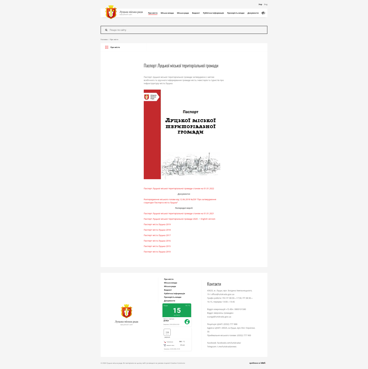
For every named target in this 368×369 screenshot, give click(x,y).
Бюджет (196, 13)
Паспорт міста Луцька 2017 (157, 235)
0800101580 (240, 309)
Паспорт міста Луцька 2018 (157, 229)
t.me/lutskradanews (226, 346)
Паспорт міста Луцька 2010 (157, 251)
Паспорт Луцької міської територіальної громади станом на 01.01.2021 (179, 213)
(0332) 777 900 (244, 335)
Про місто (153, 13)
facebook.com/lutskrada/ (229, 342)
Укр (260, 4)
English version (208, 219)
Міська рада (183, 13)
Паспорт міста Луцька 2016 (157, 240)
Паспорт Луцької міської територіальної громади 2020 (171, 219)
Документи (253, 13)
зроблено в (254, 363)
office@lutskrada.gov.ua (222, 294)
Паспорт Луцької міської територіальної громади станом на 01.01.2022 (179, 188)
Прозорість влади (235, 13)
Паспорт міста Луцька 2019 (157, 224)
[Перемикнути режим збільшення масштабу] (263, 13)
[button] (123, 47)
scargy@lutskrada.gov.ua (219, 316)
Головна (104, 39)
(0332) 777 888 (230, 324)
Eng (265, 4)
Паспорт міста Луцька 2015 (157, 246)
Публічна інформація (213, 13)
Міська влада (167, 13)
